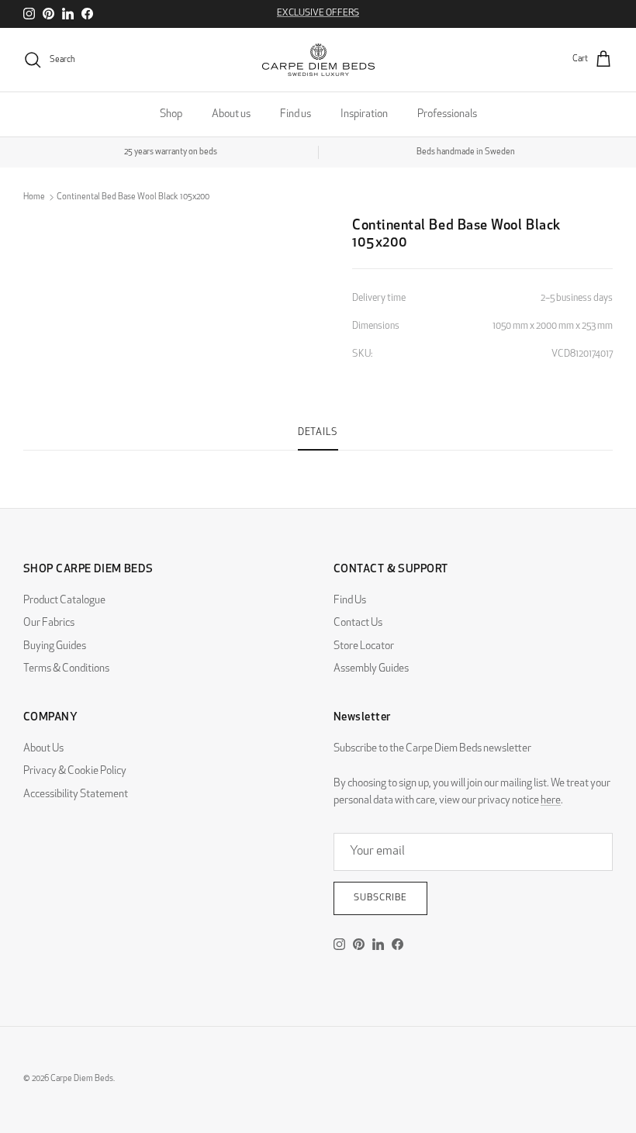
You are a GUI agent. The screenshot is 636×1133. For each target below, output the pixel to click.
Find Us (350, 600)
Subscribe (380, 898)
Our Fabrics (48, 623)
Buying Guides (54, 646)
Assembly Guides (371, 669)
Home (34, 197)
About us (231, 114)
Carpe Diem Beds (81, 1079)
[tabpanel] (318, 460)
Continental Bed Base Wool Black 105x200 (133, 197)
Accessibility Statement (75, 794)
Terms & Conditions (66, 669)
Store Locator (364, 646)
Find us (295, 114)
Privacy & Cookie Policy (74, 771)
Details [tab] (318, 432)
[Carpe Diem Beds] (318, 59)
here (551, 801)
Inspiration (364, 114)
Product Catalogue (64, 600)
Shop (171, 114)
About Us (43, 749)
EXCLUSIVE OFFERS (318, 13)
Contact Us (358, 623)
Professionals (447, 114)
